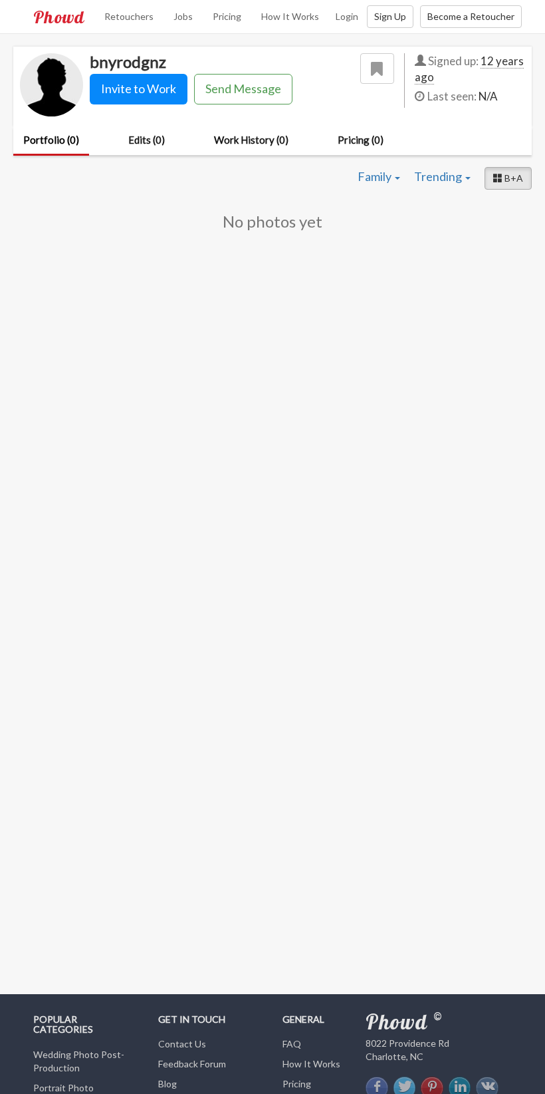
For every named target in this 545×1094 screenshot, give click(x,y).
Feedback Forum (192, 1063)
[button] (508, 178)
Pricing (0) (360, 140)
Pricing (227, 16)
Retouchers (129, 16)
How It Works (290, 16)
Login (347, 16)
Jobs (183, 16)
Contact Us (182, 1043)
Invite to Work (138, 88)
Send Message (243, 88)
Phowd (58, 16)
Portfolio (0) (51, 140)
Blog (167, 1083)
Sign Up (390, 16)
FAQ (291, 1043)
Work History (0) (251, 140)
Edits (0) (146, 140)
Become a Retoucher (470, 16)
